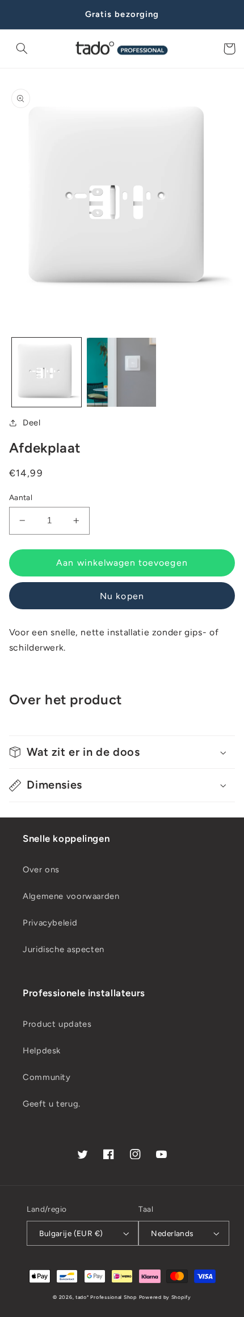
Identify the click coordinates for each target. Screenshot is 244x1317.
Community (47, 1077)
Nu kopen (122, 596)
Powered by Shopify (165, 1297)
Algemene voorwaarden (71, 896)
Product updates (57, 1024)
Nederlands (172, 1233)
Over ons (41, 869)
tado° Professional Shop (106, 1297)
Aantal (21, 497)
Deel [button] (32, 423)
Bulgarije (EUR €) (71, 1233)
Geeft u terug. (52, 1104)
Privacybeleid (50, 923)
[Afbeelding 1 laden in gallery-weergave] (46, 372)
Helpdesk (42, 1050)
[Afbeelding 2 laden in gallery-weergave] (121, 372)
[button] (22, 49)
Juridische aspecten (63, 949)
